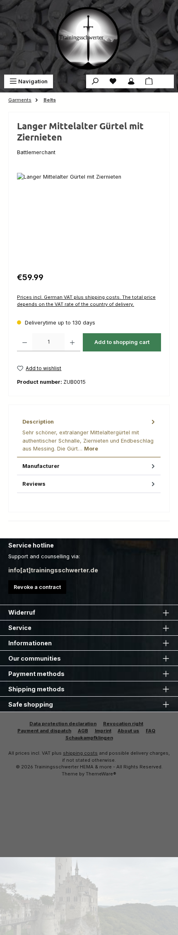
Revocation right (123, 724)
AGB (83, 731)
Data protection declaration (62, 724)
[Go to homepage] (89, 37)
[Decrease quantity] (24, 342)
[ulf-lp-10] (89, 219)
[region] (89, 219)
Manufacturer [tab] (41, 466)
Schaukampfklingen (89, 738)
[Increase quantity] (72, 342)
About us (128, 731)
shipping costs (80, 753)
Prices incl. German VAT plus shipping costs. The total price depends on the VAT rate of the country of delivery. (86, 300)
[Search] (95, 81)
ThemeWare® (101, 774)
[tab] (89, 435)
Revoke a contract (37, 587)
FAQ (150, 731)
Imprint (103, 731)
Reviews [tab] (34, 484)
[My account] (131, 81)
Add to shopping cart (121, 342)
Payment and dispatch (44, 731)
